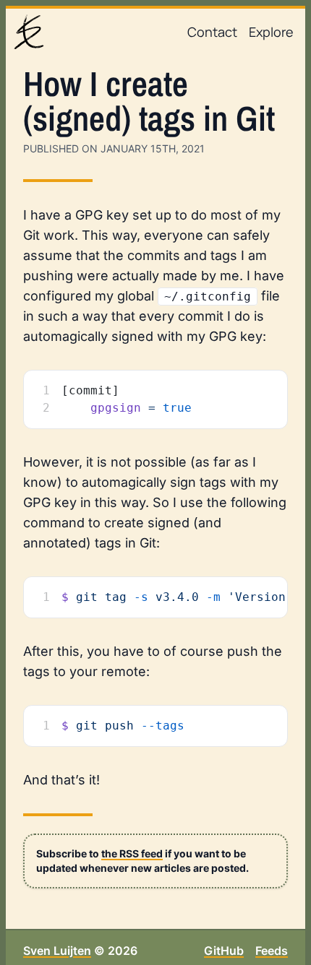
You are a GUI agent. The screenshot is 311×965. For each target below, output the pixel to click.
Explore (271, 31)
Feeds (271, 950)
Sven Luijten (57, 950)
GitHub (224, 950)
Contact (212, 31)
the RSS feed (132, 853)
